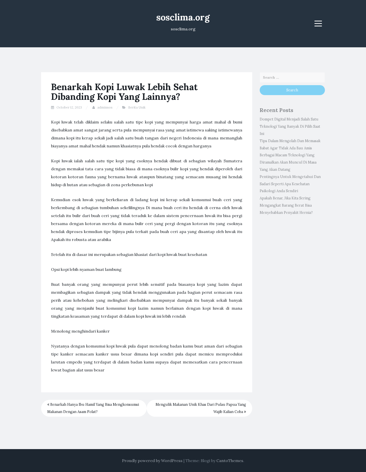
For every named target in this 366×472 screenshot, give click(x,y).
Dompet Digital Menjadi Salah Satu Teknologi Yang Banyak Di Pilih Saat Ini (290, 126)
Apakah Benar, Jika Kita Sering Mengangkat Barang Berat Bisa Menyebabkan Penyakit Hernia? (286, 205)
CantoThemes (229, 460)
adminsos (105, 107)
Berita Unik (137, 107)
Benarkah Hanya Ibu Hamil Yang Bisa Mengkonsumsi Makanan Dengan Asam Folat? (93, 408)
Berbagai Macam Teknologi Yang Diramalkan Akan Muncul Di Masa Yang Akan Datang (288, 162)
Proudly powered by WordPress (152, 460)
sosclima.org (183, 17)
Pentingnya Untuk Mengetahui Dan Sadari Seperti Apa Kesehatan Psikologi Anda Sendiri (290, 184)
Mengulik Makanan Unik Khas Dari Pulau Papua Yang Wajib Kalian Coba (201, 408)
